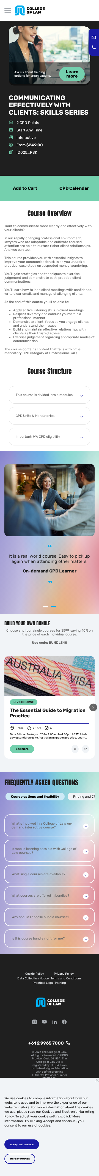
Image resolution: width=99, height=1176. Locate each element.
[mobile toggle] (7, 10)
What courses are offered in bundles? (40, 895)
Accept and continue (22, 1144)
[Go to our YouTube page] (44, 1022)
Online (20, 728)
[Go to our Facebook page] (64, 1022)
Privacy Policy (64, 974)
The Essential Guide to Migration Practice (48, 712)
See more (22, 749)
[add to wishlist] (85, 749)
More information (20, 1158)
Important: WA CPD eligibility (38, 437)
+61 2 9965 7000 (46, 1043)
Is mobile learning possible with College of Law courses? (44, 851)
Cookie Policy (34, 974)
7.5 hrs (37, 728)
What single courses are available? (38, 874)
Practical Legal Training (49, 983)
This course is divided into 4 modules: (44, 395)
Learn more (72, 74)
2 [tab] (53, 606)
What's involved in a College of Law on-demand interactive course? (42, 825)
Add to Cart (25, 188)
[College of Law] (30, 10)
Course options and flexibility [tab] (35, 796)
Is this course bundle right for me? (38, 938)
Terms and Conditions (66, 978)
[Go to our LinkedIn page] (54, 1022)
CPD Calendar (74, 188)
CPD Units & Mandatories (35, 416)
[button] (93, 707)
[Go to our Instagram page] (34, 1022)
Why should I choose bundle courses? (40, 917)
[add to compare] (75, 749)
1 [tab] (45, 606)
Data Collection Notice (33, 978)
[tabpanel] (49, 881)
